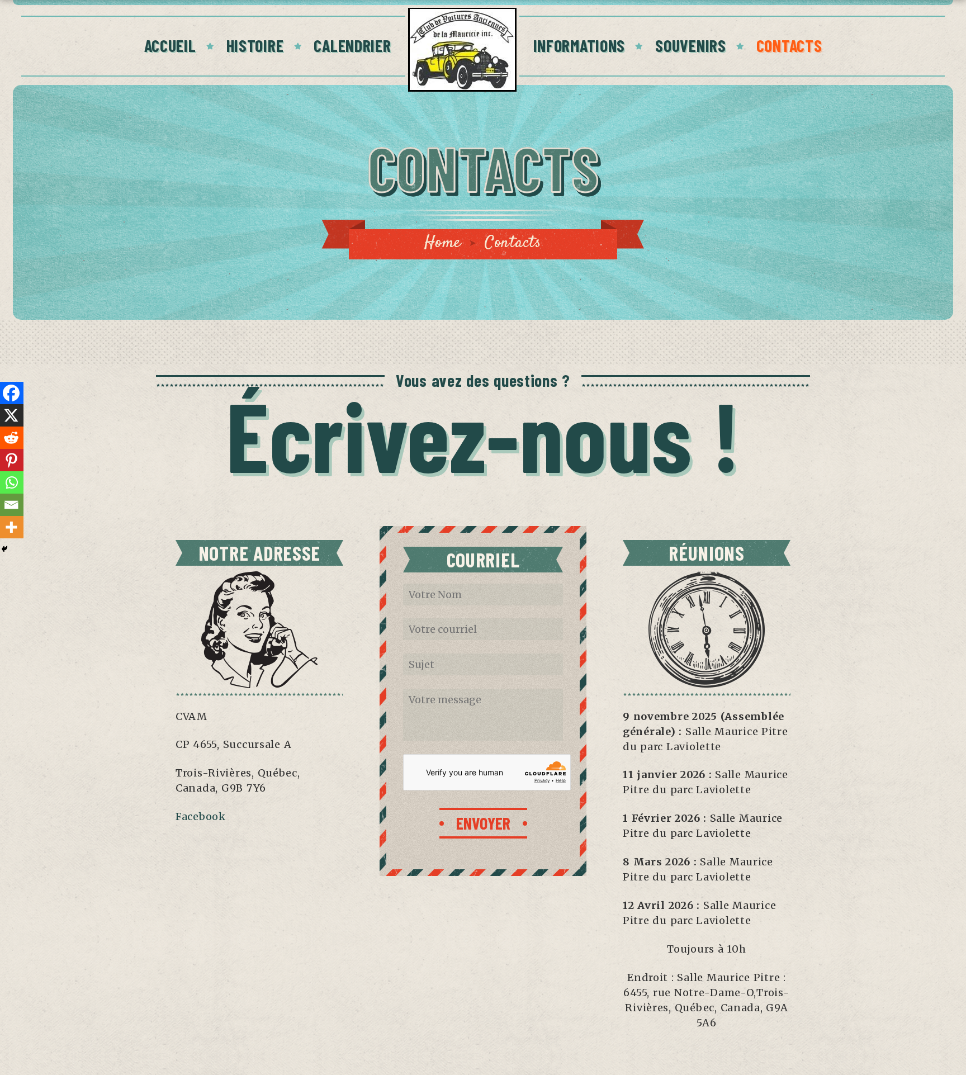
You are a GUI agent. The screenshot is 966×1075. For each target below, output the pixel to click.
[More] (11, 527)
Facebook (201, 816)
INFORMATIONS (579, 45)
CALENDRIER (352, 45)
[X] (11, 415)
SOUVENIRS (690, 45)
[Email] (11, 505)
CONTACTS (789, 45)
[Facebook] (11, 393)
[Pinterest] (11, 460)
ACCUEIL (170, 45)
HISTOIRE (255, 45)
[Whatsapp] (11, 482)
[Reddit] (11, 438)
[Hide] (4, 548)
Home (442, 243)
